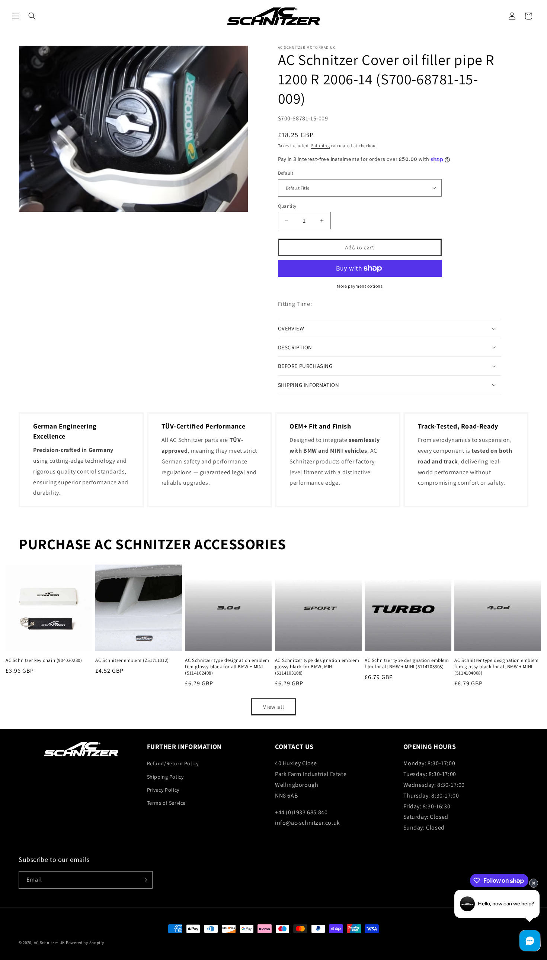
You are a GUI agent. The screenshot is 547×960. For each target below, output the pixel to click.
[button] (15, 16)
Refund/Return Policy (173, 763)
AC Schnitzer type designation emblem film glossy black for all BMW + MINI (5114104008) (496, 666)
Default (286, 173)
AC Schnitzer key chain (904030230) (44, 660)
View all (273, 706)
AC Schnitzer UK (49, 942)
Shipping (320, 145)
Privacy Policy (163, 789)
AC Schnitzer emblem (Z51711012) (132, 660)
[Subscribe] (144, 880)
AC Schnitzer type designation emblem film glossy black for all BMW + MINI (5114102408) (227, 666)
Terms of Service (166, 802)
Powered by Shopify (85, 942)
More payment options (360, 286)
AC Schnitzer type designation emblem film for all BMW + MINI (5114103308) (407, 663)
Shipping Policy (165, 776)
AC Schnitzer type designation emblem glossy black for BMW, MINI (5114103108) (317, 666)
